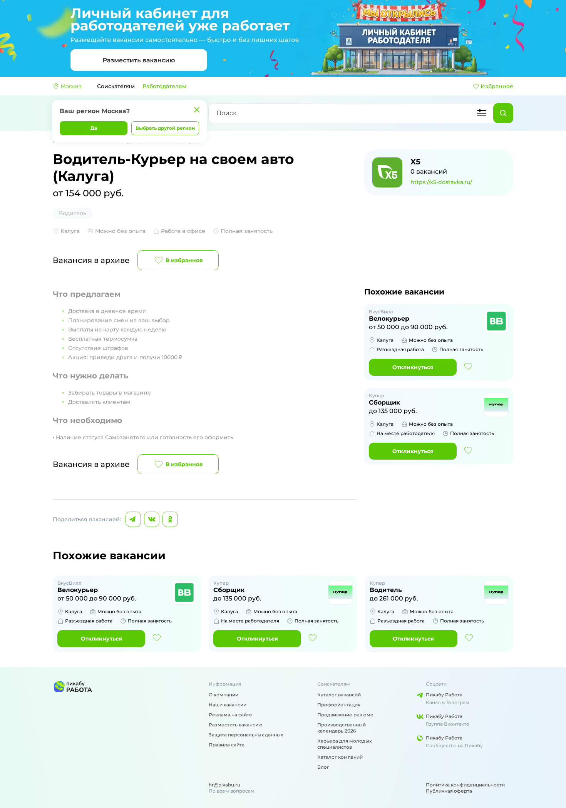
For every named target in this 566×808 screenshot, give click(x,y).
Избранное (497, 86)
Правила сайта (226, 745)
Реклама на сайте (230, 715)
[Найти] (503, 113)
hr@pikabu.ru (224, 785)
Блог (323, 767)
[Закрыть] (196, 109)
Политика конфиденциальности (465, 785)
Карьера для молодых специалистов (344, 744)
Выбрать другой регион (165, 128)
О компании (223, 695)
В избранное (184, 260)
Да (93, 128)
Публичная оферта (449, 791)
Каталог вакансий (339, 695)
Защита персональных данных (246, 735)
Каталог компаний (340, 757)
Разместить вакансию (236, 725)
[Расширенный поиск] (481, 113)
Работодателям (164, 86)
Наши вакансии (227, 705)
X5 (415, 161)
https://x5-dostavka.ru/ (441, 182)
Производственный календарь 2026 (341, 728)
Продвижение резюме (345, 715)
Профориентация (338, 705)
